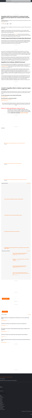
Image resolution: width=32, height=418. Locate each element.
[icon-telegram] (1, 383)
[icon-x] (4, 383)
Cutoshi (16, 34)
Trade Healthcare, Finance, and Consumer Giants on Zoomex (13, 215)
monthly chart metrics (4, 66)
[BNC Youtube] (6, 383)
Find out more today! (24, 112)
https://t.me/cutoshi (4, 100)
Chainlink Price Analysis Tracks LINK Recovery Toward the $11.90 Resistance (12, 163)
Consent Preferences (2, 409)
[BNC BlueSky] (9, 383)
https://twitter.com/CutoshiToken (6, 99)
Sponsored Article (3, 22)
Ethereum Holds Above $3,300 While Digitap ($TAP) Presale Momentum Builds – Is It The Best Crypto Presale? (20, 253)
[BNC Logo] (16, 375)
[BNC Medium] (7, 383)
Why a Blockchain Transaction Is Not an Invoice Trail (11, 231)
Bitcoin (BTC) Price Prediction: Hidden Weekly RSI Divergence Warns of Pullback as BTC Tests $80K (15, 179)
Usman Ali (2, 336)
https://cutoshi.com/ (4, 96)
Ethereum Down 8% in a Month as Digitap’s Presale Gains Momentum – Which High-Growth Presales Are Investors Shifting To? (21, 273)
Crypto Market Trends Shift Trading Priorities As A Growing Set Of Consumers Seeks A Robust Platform (16, 248)
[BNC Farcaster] (10, 383)
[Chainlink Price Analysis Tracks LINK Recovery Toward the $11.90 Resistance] (17, 146)
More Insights (29, 314)
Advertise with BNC (16, 14)
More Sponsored (28, 183)
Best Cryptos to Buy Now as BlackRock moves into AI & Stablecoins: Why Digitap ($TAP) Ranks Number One (19, 266)
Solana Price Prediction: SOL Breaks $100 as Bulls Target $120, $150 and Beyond (14, 334)
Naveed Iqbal (3, 325)
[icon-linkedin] (3, 383)
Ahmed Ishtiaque (4, 320)
